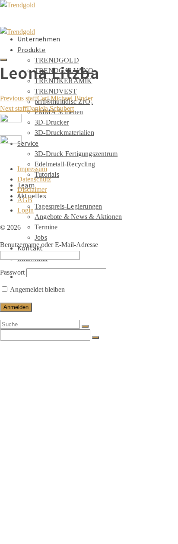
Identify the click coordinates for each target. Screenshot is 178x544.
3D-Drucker (52, 122)
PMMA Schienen (59, 412)
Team (26, 472)
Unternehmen (38, 38)
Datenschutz (34, 179)
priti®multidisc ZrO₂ (65, 403)
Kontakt (30, 524)
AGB (24, 199)
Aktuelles (31, 481)
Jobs (41, 237)
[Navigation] (3, 60)
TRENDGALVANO (60, 377)
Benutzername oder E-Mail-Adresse (49, 244)
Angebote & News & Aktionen (78, 216)
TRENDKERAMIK (60, 386)
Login (25, 210)
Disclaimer (32, 189)
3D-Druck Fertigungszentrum (76, 153)
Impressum (32, 168)
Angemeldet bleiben (37, 289)
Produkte (31, 49)
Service (27, 143)
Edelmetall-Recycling (65, 164)
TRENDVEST (56, 91)
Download (32, 532)
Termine (46, 227)
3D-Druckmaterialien (64, 132)
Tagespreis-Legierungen (68, 206)
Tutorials (49, 464)
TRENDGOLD (57, 60)
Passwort (12, 272)
